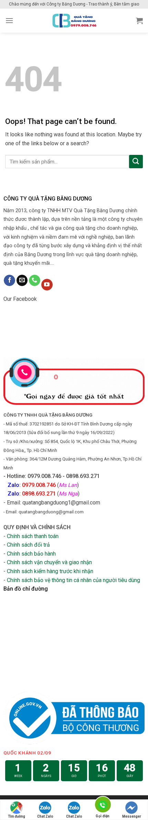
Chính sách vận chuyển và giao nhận (49, 562)
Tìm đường (16, 816)
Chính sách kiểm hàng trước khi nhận (50, 571)
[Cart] (139, 20)
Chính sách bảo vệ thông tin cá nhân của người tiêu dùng (73, 580)
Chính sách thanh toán (33, 536)
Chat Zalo (45, 816)
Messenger (131, 816)
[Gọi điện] (102, 805)
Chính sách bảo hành (31, 553)
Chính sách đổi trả (28, 545)
